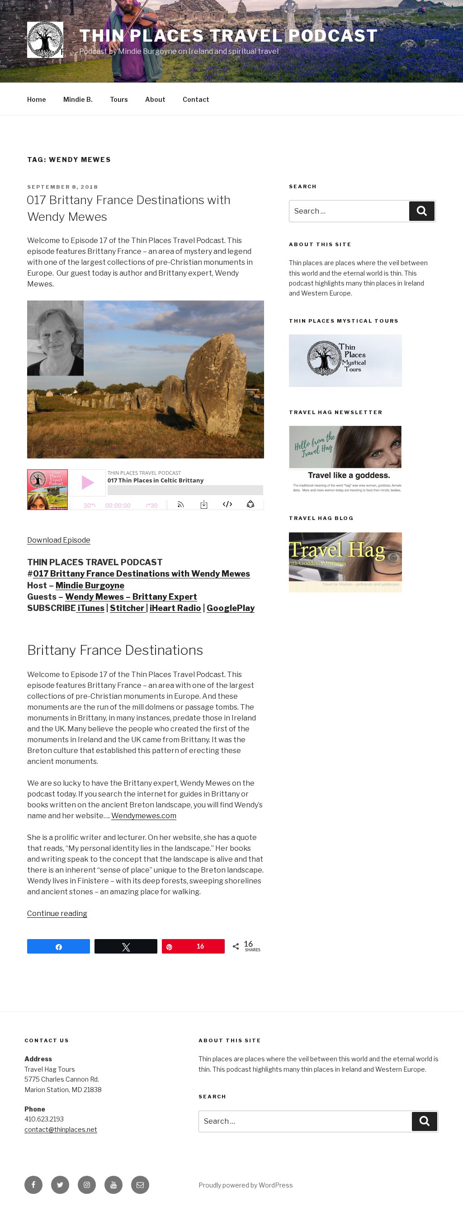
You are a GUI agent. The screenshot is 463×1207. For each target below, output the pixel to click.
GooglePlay (231, 608)
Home (36, 99)
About (155, 99)
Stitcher (128, 608)
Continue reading (57, 913)
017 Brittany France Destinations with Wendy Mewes (141, 573)
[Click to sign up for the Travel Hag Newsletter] (345, 491)
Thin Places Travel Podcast (229, 36)
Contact (196, 99)
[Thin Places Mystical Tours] (345, 384)
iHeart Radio (175, 608)
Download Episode (58, 540)
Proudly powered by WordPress (245, 1185)
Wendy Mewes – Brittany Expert (131, 596)
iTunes (90, 608)
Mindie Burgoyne (90, 585)
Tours (119, 99)
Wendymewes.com (143, 815)
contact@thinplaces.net (60, 1129)
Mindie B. (78, 99)
